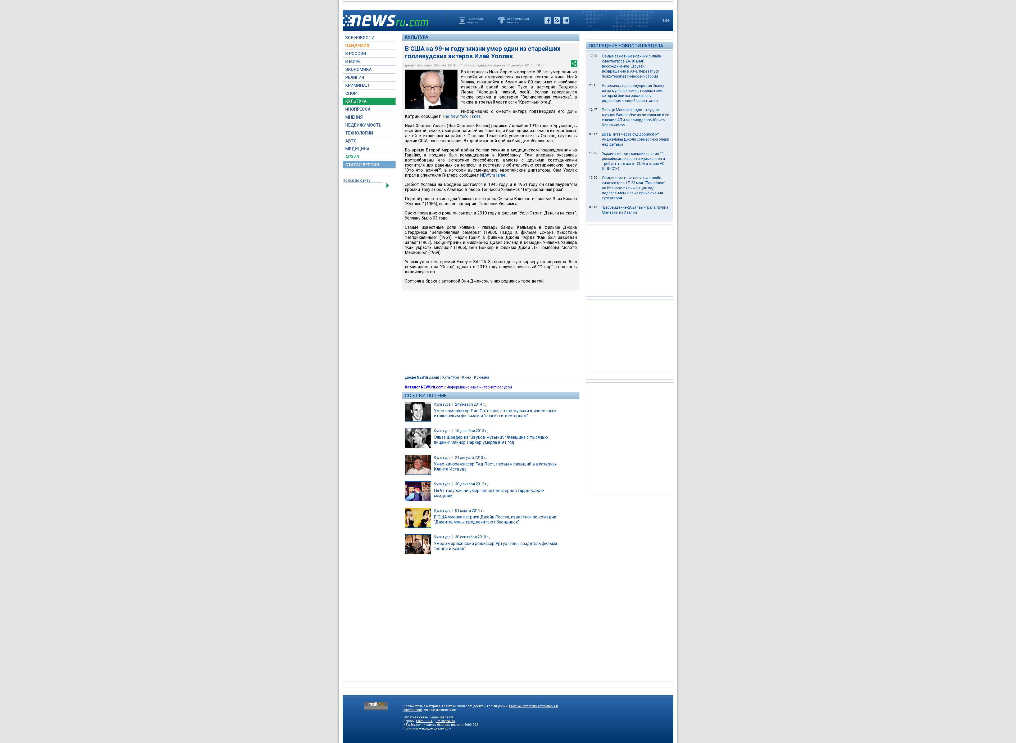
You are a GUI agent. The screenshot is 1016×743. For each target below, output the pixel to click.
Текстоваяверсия (475, 20)
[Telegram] (566, 20)
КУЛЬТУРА (356, 101)
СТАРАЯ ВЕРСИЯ (362, 164)
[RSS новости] (557, 20)
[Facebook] (548, 20)
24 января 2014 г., (470, 404)
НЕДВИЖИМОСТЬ (363, 125)
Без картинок (445, 721)
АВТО (351, 141)
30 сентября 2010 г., (472, 537)
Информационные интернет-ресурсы (479, 387)
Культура (416, 37)
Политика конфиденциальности (427, 728)
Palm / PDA (424, 721)
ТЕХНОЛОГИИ (359, 133)
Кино (466, 377)
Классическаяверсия (518, 20)
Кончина (481, 377)
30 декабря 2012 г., (471, 484)
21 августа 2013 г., (471, 457)
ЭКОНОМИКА (358, 69)
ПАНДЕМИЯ (357, 45)
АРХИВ (352, 156)
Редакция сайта (441, 717)
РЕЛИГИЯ (354, 77)
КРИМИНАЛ (357, 85)
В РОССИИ (355, 53)
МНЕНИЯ (354, 117)
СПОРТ (352, 93)
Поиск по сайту (356, 180)
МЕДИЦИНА (357, 148)
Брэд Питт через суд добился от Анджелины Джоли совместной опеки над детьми (635, 139)
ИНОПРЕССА (358, 109)
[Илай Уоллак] (431, 89)
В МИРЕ (353, 61)
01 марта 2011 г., (469, 510)
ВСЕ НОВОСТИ (359, 37)
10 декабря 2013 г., (471, 431)
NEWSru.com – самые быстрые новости (433, 725)
